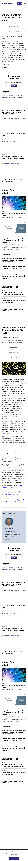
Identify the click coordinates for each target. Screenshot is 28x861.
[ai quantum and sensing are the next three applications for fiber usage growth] (14, 228)
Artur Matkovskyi (20, 362)
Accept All (14, 858)
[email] (19, 31)
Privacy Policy (14, 854)
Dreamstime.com (21, 363)
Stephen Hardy (14, 347)
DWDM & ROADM (5, 11)
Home (3, 211)
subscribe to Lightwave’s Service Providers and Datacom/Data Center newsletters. (13, 502)
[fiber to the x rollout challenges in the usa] (14, 203)
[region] (14, 855)
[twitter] (14, 31)
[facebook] (9, 31)
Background (13, 362)
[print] (25, 31)
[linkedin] (11, 31)
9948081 (8, 362)
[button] (3, 3)
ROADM (4, 433)
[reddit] (16, 31)
